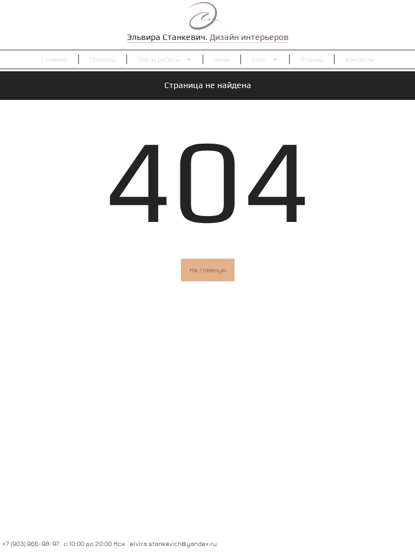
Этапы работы (159, 59)
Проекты (103, 59)
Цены (222, 59)
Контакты (359, 59)
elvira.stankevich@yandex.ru (173, 543)
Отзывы (311, 59)
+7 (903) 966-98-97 (30, 543)
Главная (54, 59)
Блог (259, 59)
